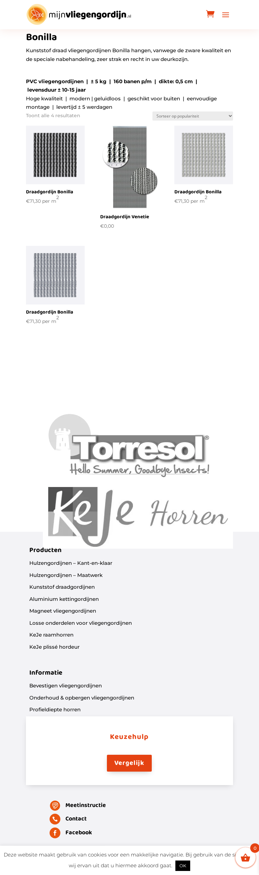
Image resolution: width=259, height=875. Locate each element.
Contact (76, 819)
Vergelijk (129, 763)
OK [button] (182, 865)
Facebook (78, 833)
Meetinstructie (85, 805)
